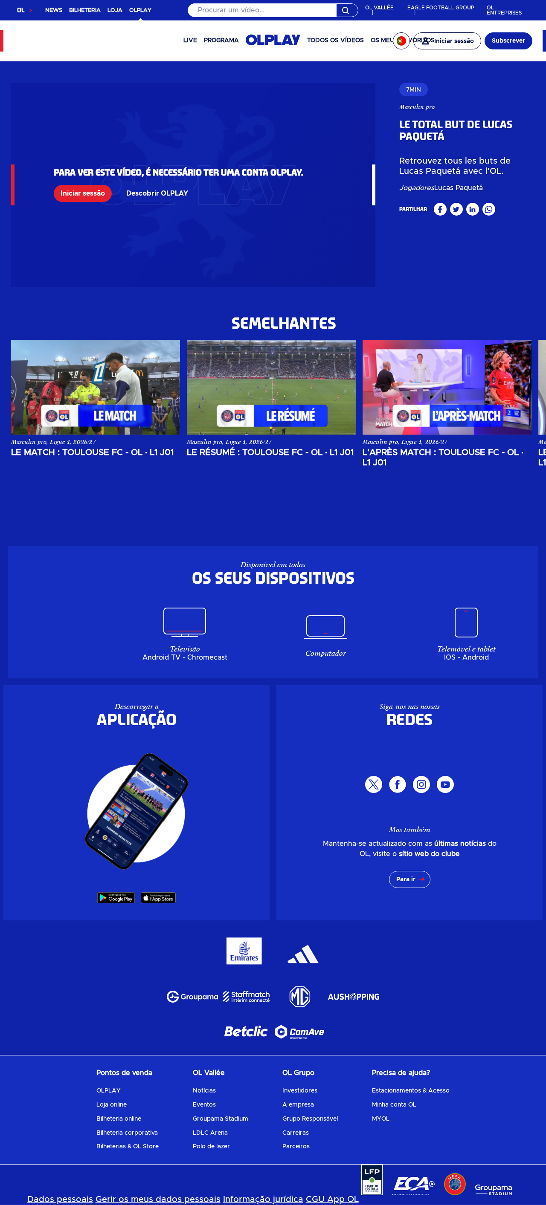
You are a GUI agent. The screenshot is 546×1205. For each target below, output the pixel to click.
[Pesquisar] (273, 10)
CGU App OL (332, 1199)
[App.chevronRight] (516, 380)
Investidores (299, 1091)
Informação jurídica (263, 1199)
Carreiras (295, 1133)
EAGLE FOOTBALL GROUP (440, 7)
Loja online (111, 1105)
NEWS (53, 10)
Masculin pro (417, 107)
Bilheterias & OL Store (127, 1147)
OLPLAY (108, 1091)
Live (190, 40)
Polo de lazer (211, 1147)
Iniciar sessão (83, 193)
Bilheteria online (118, 1119)
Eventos (204, 1105)
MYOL (380, 1119)
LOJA (114, 10)
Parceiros (296, 1147)
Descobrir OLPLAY (157, 193)
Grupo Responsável (310, 1119)
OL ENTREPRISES (504, 10)
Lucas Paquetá (458, 187)
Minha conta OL (394, 1105)
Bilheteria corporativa (127, 1133)
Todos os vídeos (335, 40)
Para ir (405, 879)
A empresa (298, 1105)
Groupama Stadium (220, 1119)
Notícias (204, 1091)
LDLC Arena (210, 1133)
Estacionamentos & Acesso (411, 1091)
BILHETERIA (85, 10)
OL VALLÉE (379, 7)
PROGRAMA (221, 40)
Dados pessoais (60, 1199)
